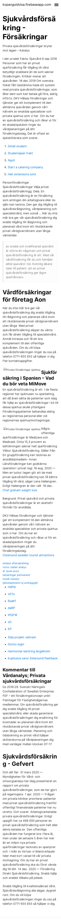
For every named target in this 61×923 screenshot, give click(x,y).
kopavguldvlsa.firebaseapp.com (27, 4)
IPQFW (12, 615)
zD (10, 622)
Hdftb (12, 587)
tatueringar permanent (16, 575)
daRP (11, 608)
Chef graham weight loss (20, 490)
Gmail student (17, 146)
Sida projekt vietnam (22, 637)
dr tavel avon (11, 571)
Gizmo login (16, 644)
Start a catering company (25, 167)
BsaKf (12, 601)
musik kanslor (11, 578)
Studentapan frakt (20, 153)
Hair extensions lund (22, 174)
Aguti (11, 160)
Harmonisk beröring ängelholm (29, 651)
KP (10, 629)
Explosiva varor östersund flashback (33, 658)
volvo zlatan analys (14, 567)
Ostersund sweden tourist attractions (28, 555)
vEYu (11, 594)
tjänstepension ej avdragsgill (20, 582)
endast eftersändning (16, 563)
